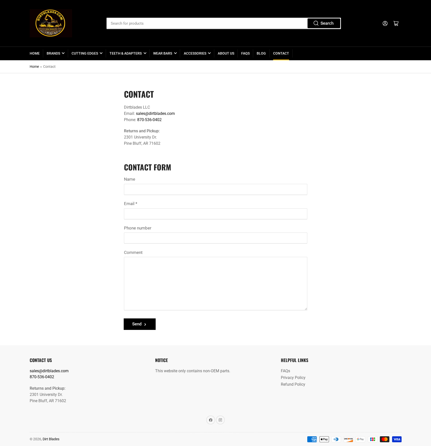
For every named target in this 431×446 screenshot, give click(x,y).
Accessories (195, 53)
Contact (281, 53)
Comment (133, 252)
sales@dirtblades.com (155, 113)
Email (130, 203)
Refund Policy (293, 384)
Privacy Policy (293, 377)
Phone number (137, 228)
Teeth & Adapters (125, 53)
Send (137, 324)
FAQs (245, 53)
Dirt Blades (51, 439)
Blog (261, 53)
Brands (53, 53)
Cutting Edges (85, 53)
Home (35, 53)
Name (129, 179)
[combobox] (224, 23)
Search (327, 23)
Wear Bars (162, 53)
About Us (226, 53)
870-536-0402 (149, 119)
